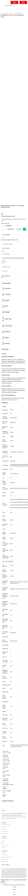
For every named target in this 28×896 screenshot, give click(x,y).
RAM (3, 843)
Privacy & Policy (5, 859)
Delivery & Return (5, 861)
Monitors (12, 13)
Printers (7, 13)
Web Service (14, 2)
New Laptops (4, 826)
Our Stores (4, 852)
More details (5, 271)
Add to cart (11, 229)
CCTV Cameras (5, 831)
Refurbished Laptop (6, 824)
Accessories (4, 829)
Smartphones (4, 833)
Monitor (3, 840)
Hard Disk (4, 847)
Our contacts (4, 854)
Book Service (23, 2)
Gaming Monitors (19, 13)
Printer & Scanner (5, 845)
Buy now (19, 229)
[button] (24, 229)
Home (2, 13)
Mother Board (4, 838)
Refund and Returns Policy (7, 857)
